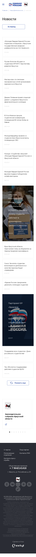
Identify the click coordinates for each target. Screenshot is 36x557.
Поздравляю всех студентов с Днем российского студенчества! (17, 352)
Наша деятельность (16, 10)
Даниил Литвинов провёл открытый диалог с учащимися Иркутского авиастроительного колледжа (17, 100)
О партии (7, 450)
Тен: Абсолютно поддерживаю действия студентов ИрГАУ (15, 368)
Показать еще (20, 383)
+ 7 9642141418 (18, 468)
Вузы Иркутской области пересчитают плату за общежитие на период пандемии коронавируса (17, 249)
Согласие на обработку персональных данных (18, 535)
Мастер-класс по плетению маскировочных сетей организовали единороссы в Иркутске (17, 82)
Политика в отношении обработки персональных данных (18, 532)
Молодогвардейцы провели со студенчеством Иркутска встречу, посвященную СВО (16, 138)
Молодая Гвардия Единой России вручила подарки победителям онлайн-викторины (16, 174)
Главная (5, 10)
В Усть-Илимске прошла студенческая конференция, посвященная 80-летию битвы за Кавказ (16, 119)
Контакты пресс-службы (10, 459)
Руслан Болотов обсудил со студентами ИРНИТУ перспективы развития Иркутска (17, 64)
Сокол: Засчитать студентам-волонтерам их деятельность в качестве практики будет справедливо (15, 267)
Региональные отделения (9, 454)
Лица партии (24, 450)
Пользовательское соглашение (18, 528)
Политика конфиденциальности (18, 530)
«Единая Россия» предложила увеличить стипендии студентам (16, 284)
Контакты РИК (25, 453)
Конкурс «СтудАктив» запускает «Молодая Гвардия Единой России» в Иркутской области (18, 156)
